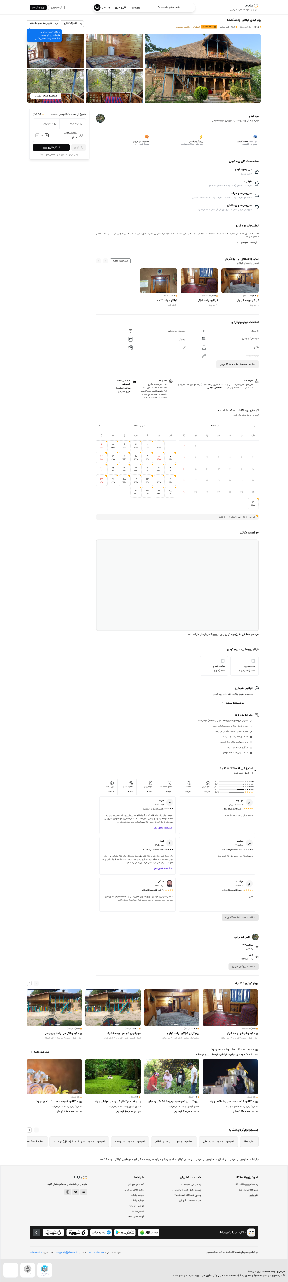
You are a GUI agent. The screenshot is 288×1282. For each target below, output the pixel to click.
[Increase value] (47, 135)
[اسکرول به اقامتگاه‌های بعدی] (29, 983)
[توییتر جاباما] (75, 1192)
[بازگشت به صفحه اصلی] (36, 1232)
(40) (246, 27)
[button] (203, 68)
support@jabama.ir (67, 1252)
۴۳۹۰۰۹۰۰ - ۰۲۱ (96, 1252)
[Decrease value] (37, 135)
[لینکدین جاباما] (83, 1192)
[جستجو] (97, 7)
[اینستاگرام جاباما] (67, 1192)
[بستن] (29, 32)
